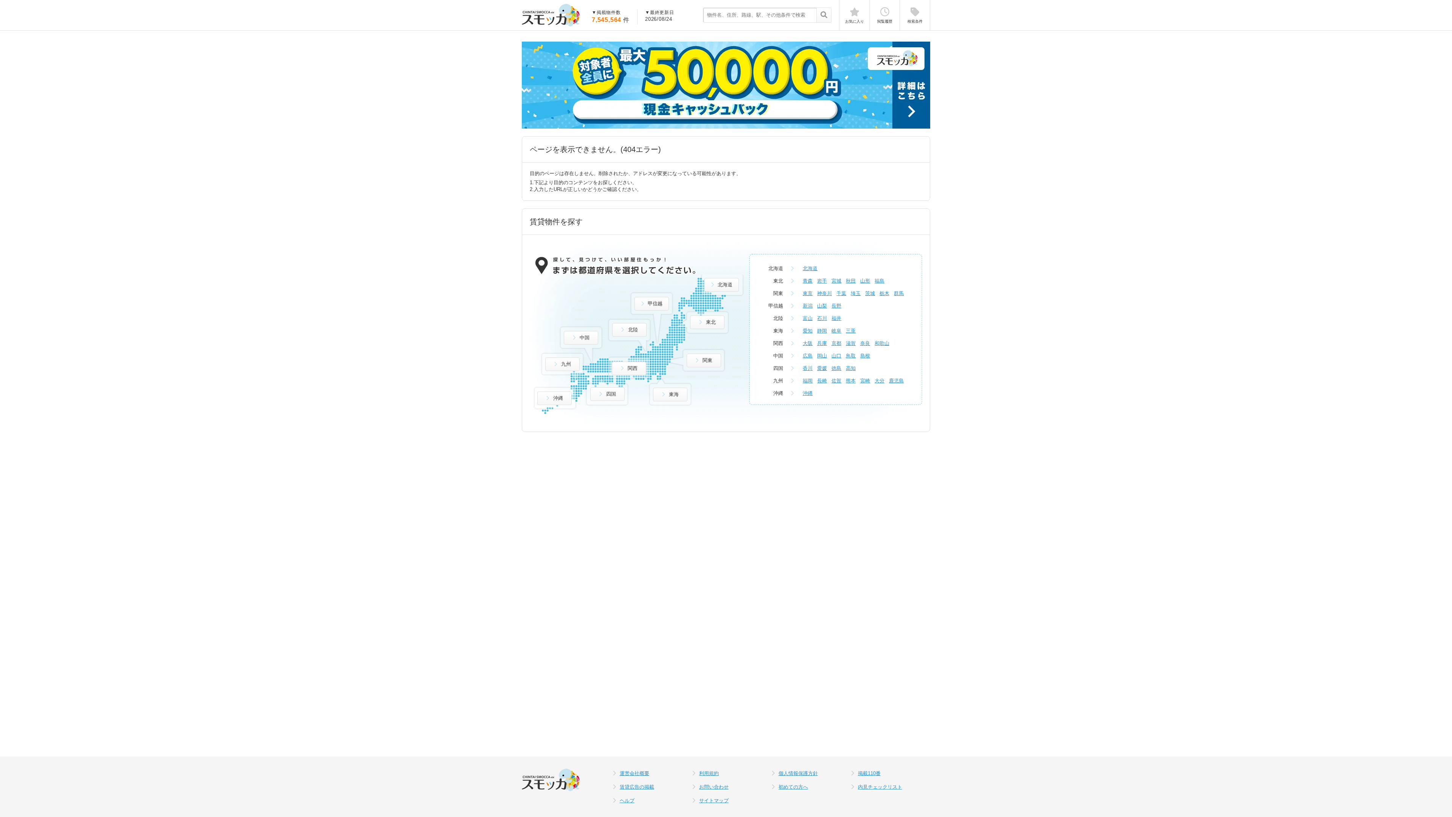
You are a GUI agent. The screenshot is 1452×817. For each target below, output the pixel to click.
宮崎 (865, 381)
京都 (836, 343)
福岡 (808, 381)
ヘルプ (627, 800)
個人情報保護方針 (798, 773)
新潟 (808, 306)
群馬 (899, 293)
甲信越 (655, 303)
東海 (674, 394)
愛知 (808, 331)
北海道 (725, 284)
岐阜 (836, 331)
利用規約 (709, 773)
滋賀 (851, 343)
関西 (633, 368)
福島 (879, 281)
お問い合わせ (714, 787)
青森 (808, 281)
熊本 (851, 381)
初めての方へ (793, 787)
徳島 (836, 368)
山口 (836, 356)
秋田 (851, 281)
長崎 (822, 381)
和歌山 (882, 343)
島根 (865, 356)
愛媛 (822, 368)
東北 (711, 322)
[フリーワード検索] (823, 15)
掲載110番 (869, 773)
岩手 (822, 281)
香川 (808, 368)
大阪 (808, 343)
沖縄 (558, 398)
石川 (822, 318)
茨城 (870, 293)
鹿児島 (896, 381)
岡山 (822, 356)
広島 (808, 356)
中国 (584, 337)
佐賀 (836, 381)
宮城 (836, 281)
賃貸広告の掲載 (637, 787)
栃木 (884, 293)
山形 (865, 281)
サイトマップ (714, 800)
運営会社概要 (634, 773)
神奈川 (824, 293)
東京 (808, 293)
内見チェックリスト (880, 787)
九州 (566, 364)
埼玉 (856, 293)
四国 (611, 394)
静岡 (822, 331)
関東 (707, 360)
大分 (879, 381)
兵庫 (822, 343)
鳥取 (851, 356)
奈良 (865, 343)
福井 (836, 318)
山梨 (822, 306)
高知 (851, 368)
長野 (836, 306)
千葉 (841, 293)
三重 (851, 331)
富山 (808, 318)
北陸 (633, 329)
